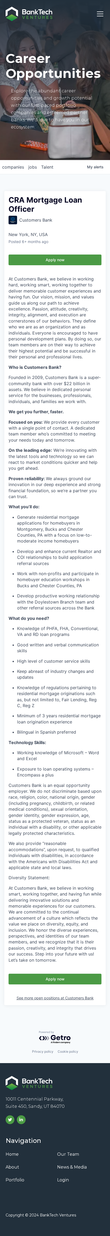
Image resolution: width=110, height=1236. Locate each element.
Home (12, 1154)
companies (13, 167)
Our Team (68, 1154)
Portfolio (15, 1179)
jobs (32, 167)
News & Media (72, 1167)
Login (63, 1179)
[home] (29, 14)
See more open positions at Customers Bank (55, 998)
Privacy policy (42, 1051)
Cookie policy (68, 1051)
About (12, 1167)
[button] (99, 13)
